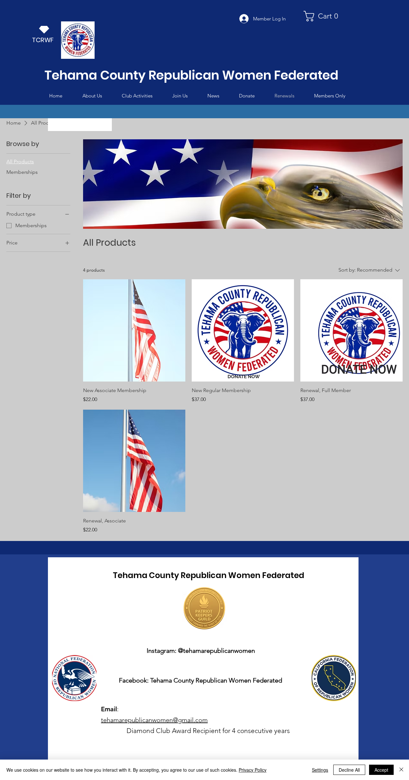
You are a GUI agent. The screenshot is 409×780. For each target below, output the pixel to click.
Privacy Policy (252, 770)
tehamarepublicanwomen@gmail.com (154, 720)
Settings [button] (320, 770)
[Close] (401, 770)
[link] (323, 16)
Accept (381, 770)
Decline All (349, 770)
